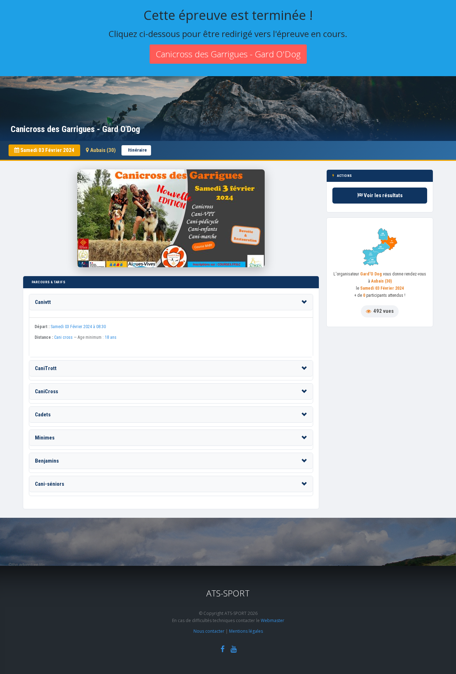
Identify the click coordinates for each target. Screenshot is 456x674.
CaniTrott (46, 368)
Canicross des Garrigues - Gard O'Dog (228, 54)
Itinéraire (137, 150)
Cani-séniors (49, 484)
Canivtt (43, 302)
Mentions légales (246, 631)
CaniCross (46, 391)
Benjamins (47, 461)
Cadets (43, 414)
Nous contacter (208, 631)
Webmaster (272, 620)
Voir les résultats (383, 195)
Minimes (45, 438)
